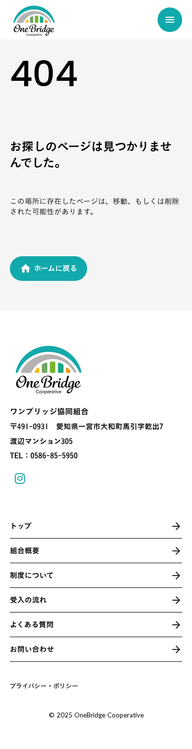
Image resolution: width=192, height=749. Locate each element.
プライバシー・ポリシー (44, 685)
